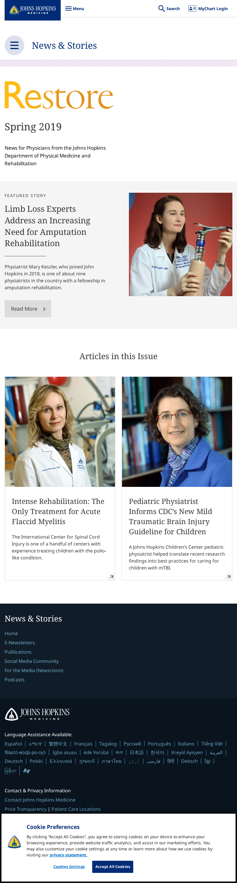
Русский (132, 743)
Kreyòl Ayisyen (187, 752)
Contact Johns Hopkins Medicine (40, 800)
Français (83, 744)
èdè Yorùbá (96, 752)
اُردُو (134, 761)
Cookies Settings (69, 866)
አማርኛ (35, 744)
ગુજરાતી (87, 761)
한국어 (157, 752)
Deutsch (14, 761)
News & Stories (64, 45)
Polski (36, 761)
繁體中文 (58, 744)
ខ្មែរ (207, 761)
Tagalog (108, 744)
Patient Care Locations (76, 809)
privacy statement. (68, 855)
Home (11, 633)
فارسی (153, 761)
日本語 (137, 752)
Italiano (186, 744)
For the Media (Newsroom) (34, 670)
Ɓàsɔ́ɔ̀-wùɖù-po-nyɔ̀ (25, 752)
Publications (18, 652)
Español (13, 744)
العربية (216, 752)
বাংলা (119, 752)
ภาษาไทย (111, 761)
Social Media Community (32, 661)
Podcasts (15, 679)
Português (159, 744)
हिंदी (170, 761)
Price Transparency (26, 809)
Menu (74, 11)
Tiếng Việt (212, 743)
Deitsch (189, 761)
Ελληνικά (61, 761)
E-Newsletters (20, 642)
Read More (24, 308)
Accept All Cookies (112, 866)
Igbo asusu (65, 752)
